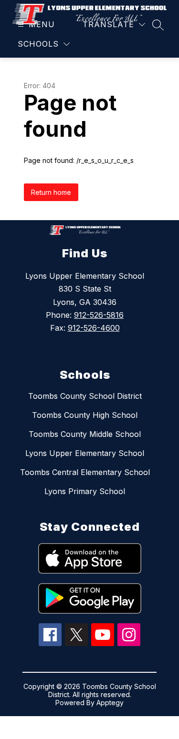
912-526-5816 (99, 315)
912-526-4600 (94, 328)
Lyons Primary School (84, 491)
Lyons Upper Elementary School (84, 453)
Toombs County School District (85, 396)
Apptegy (110, 703)
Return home (51, 192)
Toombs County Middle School (85, 434)
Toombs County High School (84, 415)
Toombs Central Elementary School (85, 472)
